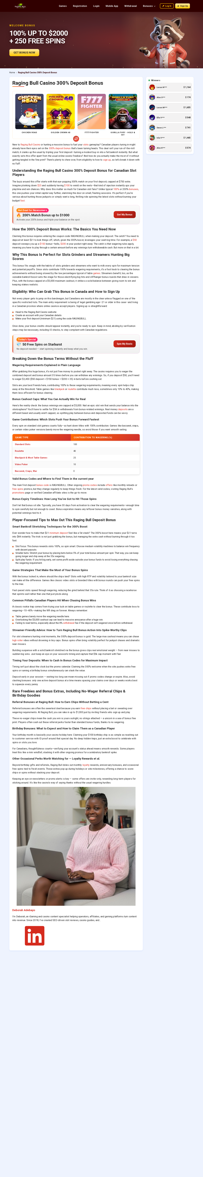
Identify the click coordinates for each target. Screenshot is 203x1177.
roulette (72, 389)
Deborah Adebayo (23, 910)
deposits (123, 409)
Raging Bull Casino (30, 144)
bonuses (133, 189)
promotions (18, 492)
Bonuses (148, 6)
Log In (168, 6)
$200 (63, 243)
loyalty (85, 765)
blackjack (59, 389)
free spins (17, 489)
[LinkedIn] (34, 946)
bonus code (42, 485)
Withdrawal (130, 6)
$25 (39, 185)
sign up (107, 159)
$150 (42, 243)
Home (12, 72)
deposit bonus (63, 148)
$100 (67, 185)
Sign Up (184, 6)
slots (86, 144)
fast (22, 200)
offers (109, 485)
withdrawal (68, 623)
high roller (17, 640)
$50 (135, 240)
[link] (170, 87)
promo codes (90, 485)
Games (63, 6)
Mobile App (112, 6)
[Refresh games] (76, 139)
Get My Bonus (124, 214)
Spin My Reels (124, 343)
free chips (86, 708)
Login (96, 6)
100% (116, 189)
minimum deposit (58, 533)
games (96, 273)
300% (52, 148)
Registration (80, 6)
